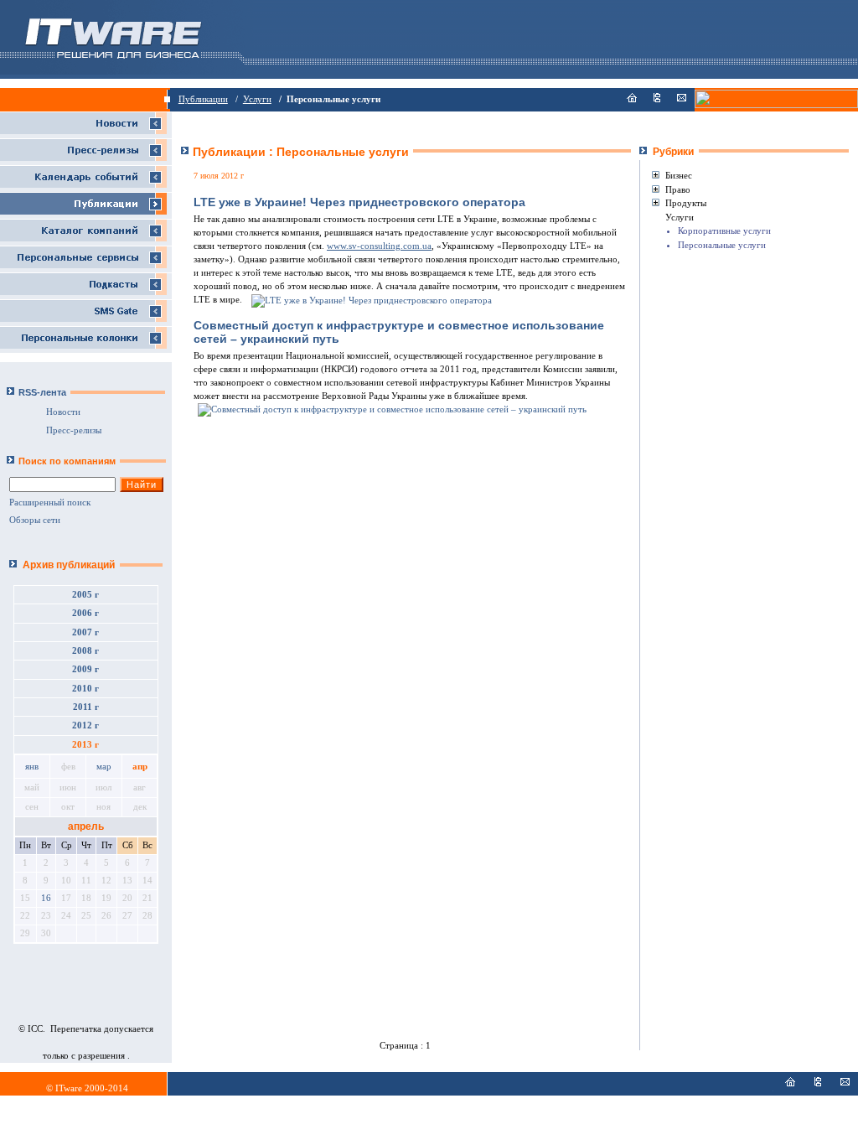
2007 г (85, 632)
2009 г (85, 669)
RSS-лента (42, 392)
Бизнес (678, 175)
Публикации (203, 99)
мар (103, 766)
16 (46, 898)
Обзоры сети (34, 520)
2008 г (85, 650)
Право (677, 189)
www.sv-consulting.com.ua (379, 246)
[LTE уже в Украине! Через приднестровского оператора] (370, 299)
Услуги (257, 99)
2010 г (85, 688)
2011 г (86, 707)
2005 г (85, 594)
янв (32, 766)
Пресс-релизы (73, 430)
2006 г (85, 613)
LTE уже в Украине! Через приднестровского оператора (359, 202)
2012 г (85, 725)
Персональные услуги (722, 245)
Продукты (685, 203)
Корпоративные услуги (724, 230)
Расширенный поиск (49, 502)
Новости (63, 412)
